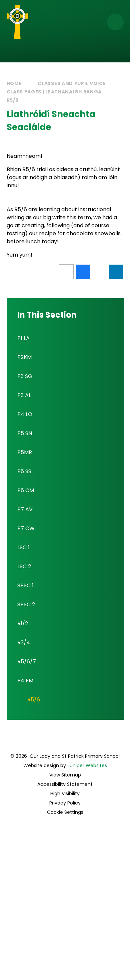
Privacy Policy (65, 802)
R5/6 (13, 100)
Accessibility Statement (65, 784)
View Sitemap (65, 774)
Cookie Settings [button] (65, 812)
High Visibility (65, 793)
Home (14, 83)
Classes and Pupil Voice (72, 83)
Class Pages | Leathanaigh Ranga (54, 91)
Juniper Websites (87, 765)
